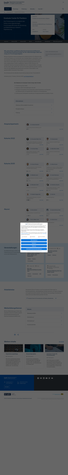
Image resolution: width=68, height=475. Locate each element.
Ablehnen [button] (34, 246)
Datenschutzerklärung (24, 233)
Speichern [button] (34, 243)
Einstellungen (44, 233)
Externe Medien (42, 236)
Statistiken (33, 236)
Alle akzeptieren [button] (34, 240)
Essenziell (25, 236)
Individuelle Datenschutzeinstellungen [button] (34, 248)
